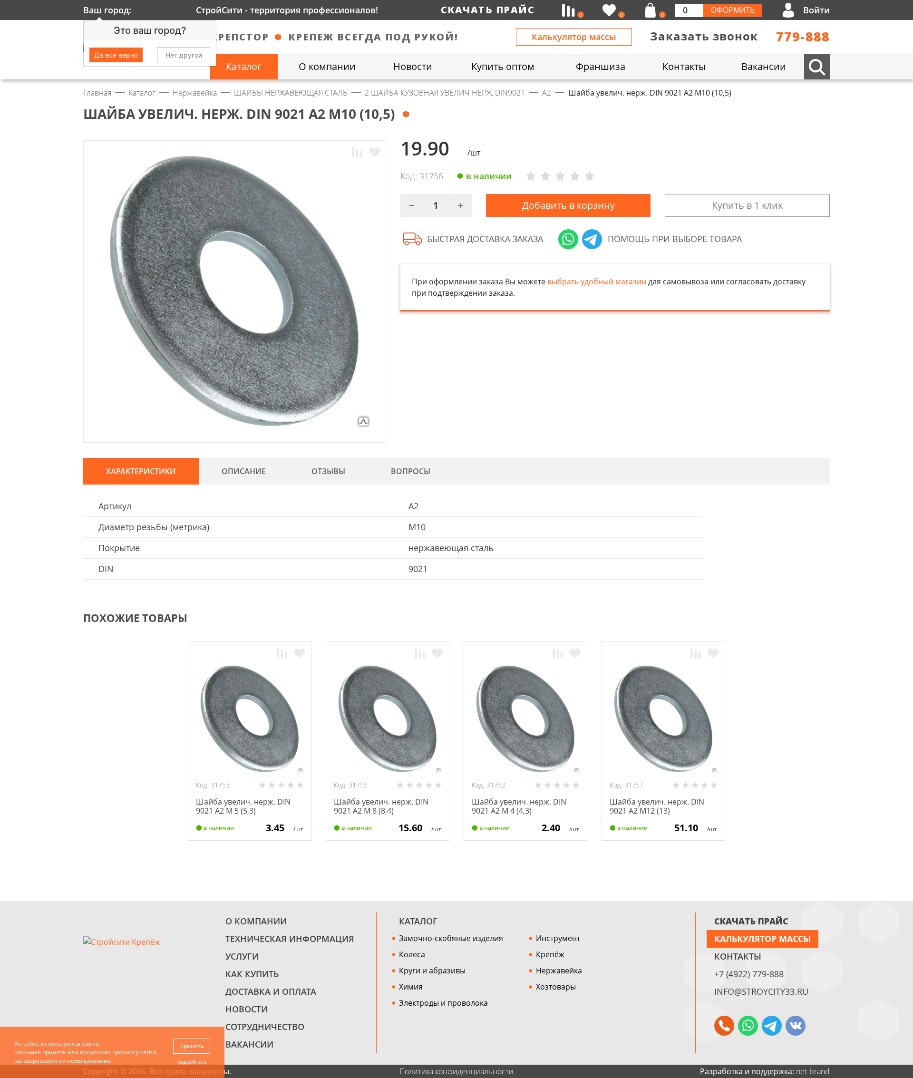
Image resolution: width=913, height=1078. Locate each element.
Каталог (418, 921)
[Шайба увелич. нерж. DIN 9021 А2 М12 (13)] (663, 719)
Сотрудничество (264, 1026)
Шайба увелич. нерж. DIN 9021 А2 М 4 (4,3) (519, 806)
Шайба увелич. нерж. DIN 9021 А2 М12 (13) (657, 806)
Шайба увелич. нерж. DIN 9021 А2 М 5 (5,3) (243, 806)
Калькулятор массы (574, 36)
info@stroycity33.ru (761, 991)
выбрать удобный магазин (596, 281)
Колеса (412, 954)
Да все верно (116, 55)
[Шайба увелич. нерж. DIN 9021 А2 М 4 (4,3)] (525, 719)
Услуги (242, 956)
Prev (806, 618)
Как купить (252, 974)
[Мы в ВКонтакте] (796, 1026)
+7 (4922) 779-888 (749, 974)
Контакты (737, 956)
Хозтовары (556, 986)
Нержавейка (559, 970)
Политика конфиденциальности (456, 1071)
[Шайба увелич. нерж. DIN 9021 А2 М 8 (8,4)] (387, 719)
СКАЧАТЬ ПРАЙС (751, 921)
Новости (246, 1009)
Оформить (733, 10)
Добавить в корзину (568, 205)
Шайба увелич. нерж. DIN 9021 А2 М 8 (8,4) (381, 806)
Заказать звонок (704, 36)
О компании (256, 921)
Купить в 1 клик (747, 205)
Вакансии (249, 1044)
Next (825, 618)
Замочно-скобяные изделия (451, 938)
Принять (191, 1046)
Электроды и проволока (443, 1003)
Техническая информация (289, 938)
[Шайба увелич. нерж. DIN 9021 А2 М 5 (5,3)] (249, 719)
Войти (816, 10)
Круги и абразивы (432, 970)
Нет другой (183, 55)
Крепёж (550, 954)
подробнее (191, 1062)
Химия (411, 986)
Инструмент (558, 938)
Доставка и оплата (270, 991)
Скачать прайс (488, 9)
